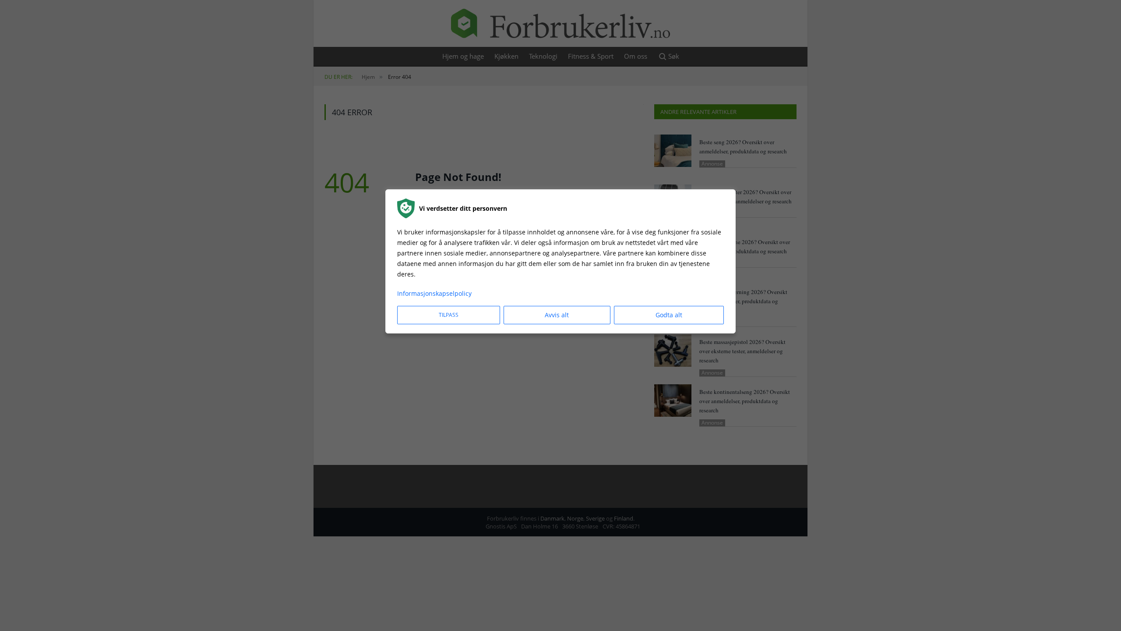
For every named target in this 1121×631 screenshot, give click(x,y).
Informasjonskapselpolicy (434, 293)
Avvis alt (557, 315)
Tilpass (448, 315)
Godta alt (669, 315)
